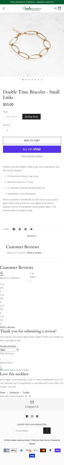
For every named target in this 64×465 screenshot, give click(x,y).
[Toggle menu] (3, 8)
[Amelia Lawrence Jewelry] (32, 8)
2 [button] (25, 79)
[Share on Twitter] (20, 229)
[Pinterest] (37, 416)
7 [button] (41, 79)
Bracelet (32, 236)
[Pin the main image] (25, 229)
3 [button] (28, 79)
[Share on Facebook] (14, 229)
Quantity (6, 125)
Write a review (34, 252)
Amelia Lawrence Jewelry (20, 440)
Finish (5, 112)
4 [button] (32, 79)
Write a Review (7, 327)
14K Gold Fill (11, 116)
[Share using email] (31, 229)
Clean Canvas (44, 440)
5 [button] (35, 79)
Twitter (26, 392)
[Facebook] (27, 416)
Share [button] (2, 392)
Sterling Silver (31, 116)
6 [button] (38, 79)
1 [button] (22, 79)
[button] (26, 396)
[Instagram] (32, 416)
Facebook (14, 392)
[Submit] (47, 430)
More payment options (32, 156)
